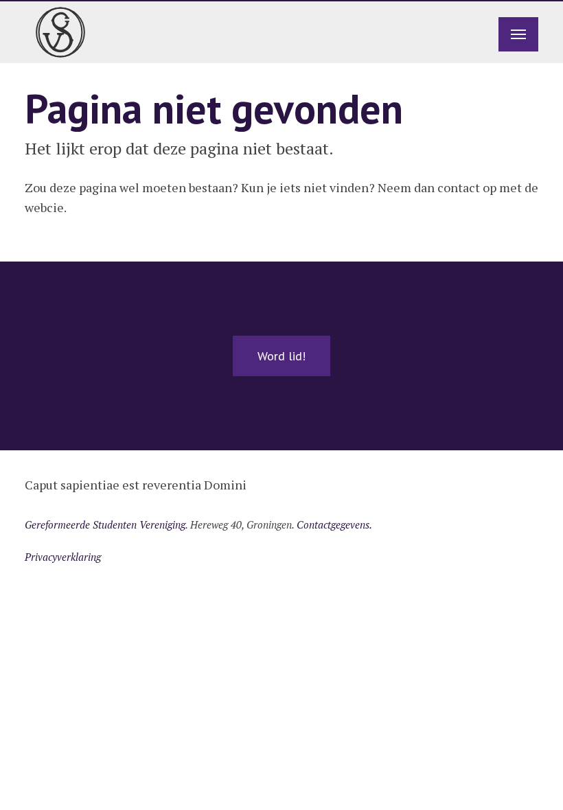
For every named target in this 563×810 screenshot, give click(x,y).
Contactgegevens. (334, 524)
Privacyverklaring (63, 557)
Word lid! (281, 356)
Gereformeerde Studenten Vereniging (105, 524)
